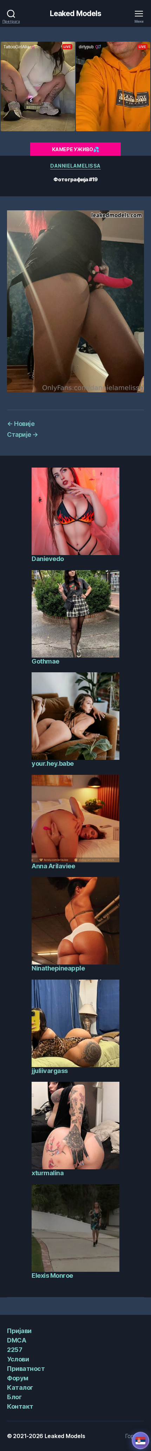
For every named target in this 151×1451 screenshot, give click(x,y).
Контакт (20, 1406)
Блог (14, 1397)
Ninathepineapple (58, 968)
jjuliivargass (50, 1070)
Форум (17, 1378)
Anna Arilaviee (53, 866)
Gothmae (45, 661)
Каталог (20, 1387)
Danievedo (48, 558)
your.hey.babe (53, 763)
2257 (14, 1349)
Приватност (26, 1368)
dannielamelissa (75, 166)
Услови (18, 1359)
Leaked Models (75, 13)
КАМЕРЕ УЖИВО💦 (75, 149)
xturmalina (48, 1173)
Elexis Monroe (52, 1275)
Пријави (19, 1330)
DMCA (16, 1340)
